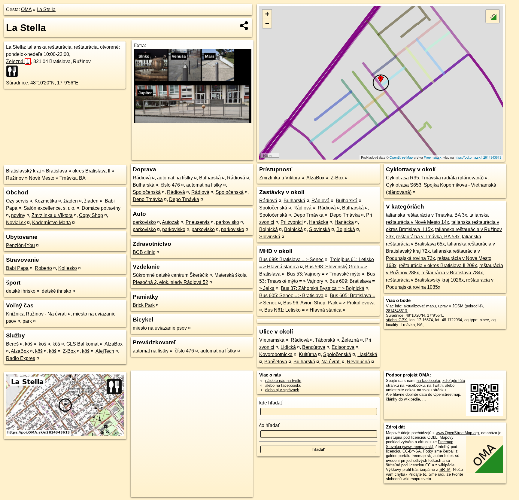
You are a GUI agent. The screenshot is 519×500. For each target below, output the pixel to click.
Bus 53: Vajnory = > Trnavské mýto (323, 273)
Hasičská (367, 354)
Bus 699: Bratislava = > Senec (291, 259)
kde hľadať (270, 402)
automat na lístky (175, 177)
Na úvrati (331, 361)
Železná (17, 61)
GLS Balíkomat (82, 343)
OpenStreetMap (401, 157)
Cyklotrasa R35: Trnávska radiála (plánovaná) (435, 177)
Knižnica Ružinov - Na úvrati (36, 313)
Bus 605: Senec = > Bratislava (291, 295)
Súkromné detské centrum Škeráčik (170, 275)
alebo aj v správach (282, 390)
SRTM (445, 469)
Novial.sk (16, 222)
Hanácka (318, 222)
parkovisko (144, 222)
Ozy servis (17, 200)
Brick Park (144, 305)
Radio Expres (20, 358)
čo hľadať (269, 425)
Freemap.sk (433, 157)
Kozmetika (46, 200)
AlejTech (105, 351)
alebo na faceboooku (283, 385)
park (27, 321)
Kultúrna (308, 354)
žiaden (70, 200)
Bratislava (56, 170)
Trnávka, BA (72, 178)
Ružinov (15, 178)
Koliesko (67, 268)
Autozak (170, 222)
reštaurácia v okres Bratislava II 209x (438, 265)
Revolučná (358, 361)
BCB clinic (144, 252)
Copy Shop (91, 215)
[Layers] (492, 16)
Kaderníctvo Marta (51, 222)
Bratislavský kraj (23, 170)
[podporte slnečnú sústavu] (192, 121)
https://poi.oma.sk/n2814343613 (478, 157)
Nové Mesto (41, 178)
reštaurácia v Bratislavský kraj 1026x (425, 279)
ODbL (432, 437)
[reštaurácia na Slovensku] (13, 71)
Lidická (288, 347)
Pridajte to (417, 474)
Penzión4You (20, 245)
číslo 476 (170, 185)
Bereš (12, 343)
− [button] (267, 23)
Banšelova (275, 361)
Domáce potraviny (101, 208)
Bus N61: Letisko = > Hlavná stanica (302, 309)
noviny (18, 215)
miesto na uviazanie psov (160, 328)
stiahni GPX (396, 320)
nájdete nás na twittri (283, 380)
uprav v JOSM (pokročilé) (460, 306)
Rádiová (142, 177)
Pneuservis (198, 222)
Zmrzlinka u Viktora (52, 215)
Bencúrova (313, 347)
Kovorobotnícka (276, 354)
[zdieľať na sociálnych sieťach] (244, 25)
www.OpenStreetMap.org (457, 433)
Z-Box (69, 351)
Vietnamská (271, 340)
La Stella (46, 9)
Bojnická (268, 229)
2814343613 (396, 311)
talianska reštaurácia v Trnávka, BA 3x (426, 215)
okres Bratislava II (91, 170)
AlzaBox (114, 343)
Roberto (43, 268)
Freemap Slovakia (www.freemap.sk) (419, 444)
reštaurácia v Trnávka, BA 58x (428, 236)
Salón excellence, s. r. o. (49, 208)
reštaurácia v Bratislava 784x (452, 272)
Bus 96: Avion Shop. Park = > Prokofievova (329, 302)
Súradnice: (17, 82)
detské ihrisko (20, 291)
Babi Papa (17, 268)
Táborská (325, 340)
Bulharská (210, 177)
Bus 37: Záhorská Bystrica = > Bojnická (322, 288)
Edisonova (343, 347)
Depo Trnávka (148, 199)
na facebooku (428, 380)
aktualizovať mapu (420, 306)
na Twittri (435, 385)
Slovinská (319, 229)
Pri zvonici (292, 222)
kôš (28, 343)
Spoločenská (147, 192)
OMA (26, 9)
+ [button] (267, 14)
